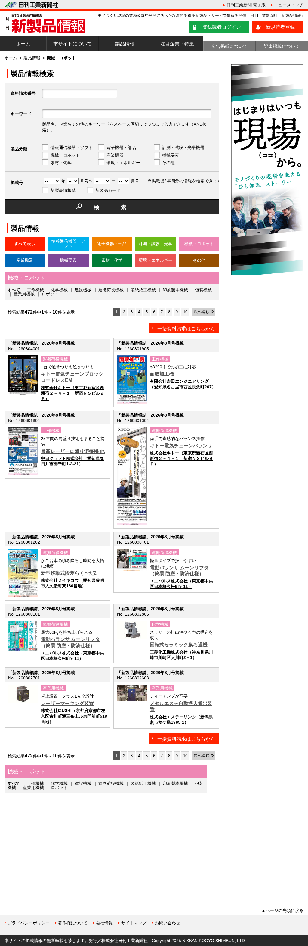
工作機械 (35, 289)
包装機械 (203, 289)
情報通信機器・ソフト (72, 147)
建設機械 (83, 289)
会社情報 (104, 922)
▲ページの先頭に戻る (282, 910)
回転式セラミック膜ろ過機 (179, 644)
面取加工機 (162, 373)
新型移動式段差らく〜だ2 (69, 573)
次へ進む (201, 311)
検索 (121, 207)
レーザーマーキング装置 (67, 703)
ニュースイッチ (288, 4)
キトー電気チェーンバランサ (181, 445)
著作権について (73, 922)
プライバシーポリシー (29, 922)
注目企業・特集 (177, 43)
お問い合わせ (167, 922)
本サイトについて (72, 43)
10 (185, 312)
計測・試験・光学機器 (183, 147)
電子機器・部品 (121, 147)
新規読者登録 (280, 27)
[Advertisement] (50, 844)
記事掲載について (282, 46)
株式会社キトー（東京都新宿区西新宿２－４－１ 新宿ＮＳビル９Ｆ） (72, 393)
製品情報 (124, 43)
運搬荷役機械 (111, 289)
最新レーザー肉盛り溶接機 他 (73, 451)
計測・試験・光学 (155, 243)
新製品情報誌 (63, 190)
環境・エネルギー (123, 162)
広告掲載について (229, 46)
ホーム (23, 43)
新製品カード (108, 190)
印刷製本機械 (175, 289)
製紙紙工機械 (143, 289)
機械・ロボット (65, 155)
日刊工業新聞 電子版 (246, 4)
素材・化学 (61, 162)
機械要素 (170, 155)
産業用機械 (24, 294)
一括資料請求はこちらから (186, 328)
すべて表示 (24, 243)
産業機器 (114, 155)
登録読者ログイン (221, 27)
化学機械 (59, 289)
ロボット (50, 294)
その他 (168, 162)
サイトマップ (133, 922)
